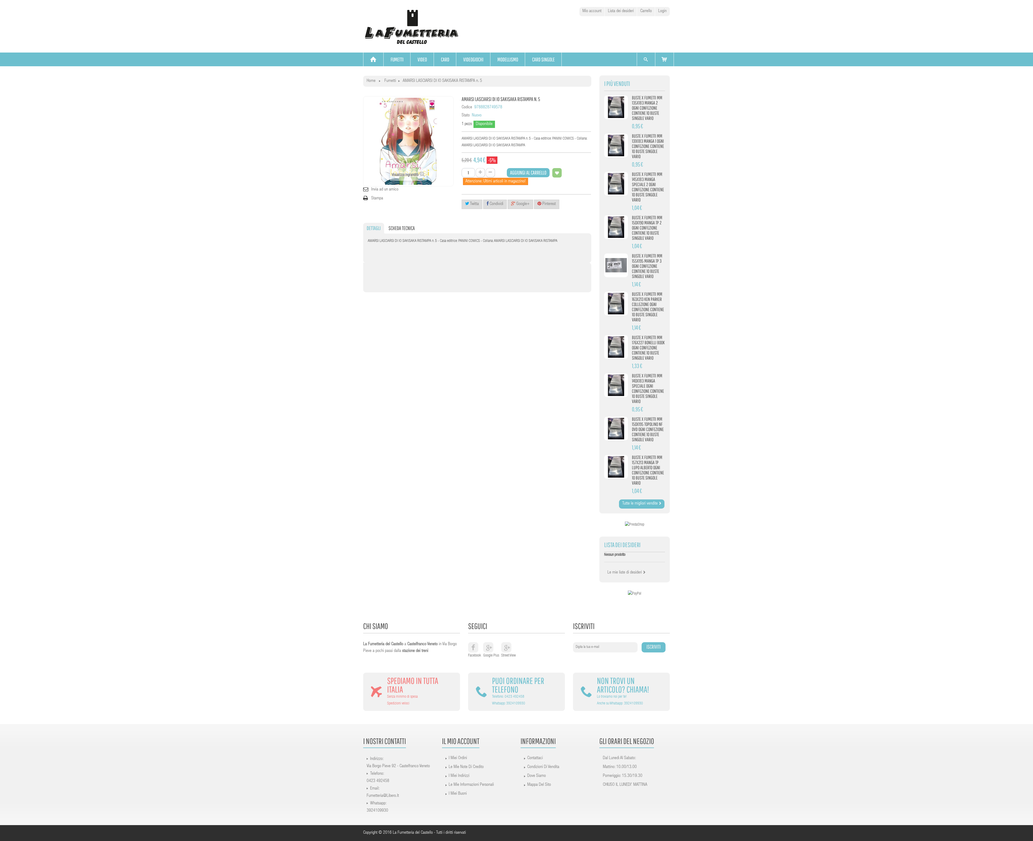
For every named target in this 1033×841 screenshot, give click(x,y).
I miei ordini (458, 758)
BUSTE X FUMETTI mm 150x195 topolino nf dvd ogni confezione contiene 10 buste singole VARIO (648, 429)
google (488, 647)
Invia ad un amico (384, 189)
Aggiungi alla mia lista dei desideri (557, 173)
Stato (466, 115)
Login (662, 11)
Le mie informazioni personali (471, 785)
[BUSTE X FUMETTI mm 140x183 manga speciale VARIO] (616, 385)
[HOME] (373, 59)
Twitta (474, 204)
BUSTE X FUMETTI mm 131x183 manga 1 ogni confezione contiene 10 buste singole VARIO (648, 146)
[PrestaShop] (634, 525)
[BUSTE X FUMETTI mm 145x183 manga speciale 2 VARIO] (616, 184)
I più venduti (617, 83)
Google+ (522, 204)
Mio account (592, 11)
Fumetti (390, 81)
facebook (473, 647)
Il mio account (460, 741)
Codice (467, 107)
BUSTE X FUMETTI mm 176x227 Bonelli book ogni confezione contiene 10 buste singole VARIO (648, 348)
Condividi (496, 204)
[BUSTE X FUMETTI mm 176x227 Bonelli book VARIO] (616, 347)
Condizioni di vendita (543, 767)
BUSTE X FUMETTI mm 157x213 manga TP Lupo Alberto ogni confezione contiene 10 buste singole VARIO (648, 470)
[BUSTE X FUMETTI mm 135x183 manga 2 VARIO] (616, 107)
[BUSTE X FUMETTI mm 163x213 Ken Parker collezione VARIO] (616, 303)
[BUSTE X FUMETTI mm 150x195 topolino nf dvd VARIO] (616, 428)
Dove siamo (536, 776)
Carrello (646, 11)
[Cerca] (645, 59)
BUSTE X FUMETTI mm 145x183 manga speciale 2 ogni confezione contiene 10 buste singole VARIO (648, 187)
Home (371, 81)
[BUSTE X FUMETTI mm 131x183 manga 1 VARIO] (616, 145)
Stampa (377, 198)
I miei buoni (458, 794)
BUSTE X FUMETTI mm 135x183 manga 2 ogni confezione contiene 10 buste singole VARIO (647, 108)
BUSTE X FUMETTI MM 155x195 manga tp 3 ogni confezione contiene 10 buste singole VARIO (647, 266)
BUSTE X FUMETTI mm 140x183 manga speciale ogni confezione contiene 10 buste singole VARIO (648, 388)
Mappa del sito (539, 785)
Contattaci (535, 758)
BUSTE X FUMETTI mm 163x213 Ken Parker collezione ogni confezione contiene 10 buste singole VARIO (648, 306)
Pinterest (548, 204)
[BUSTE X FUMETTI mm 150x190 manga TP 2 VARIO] (616, 227)
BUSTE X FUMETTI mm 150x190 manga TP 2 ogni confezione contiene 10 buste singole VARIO (647, 228)
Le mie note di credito (466, 767)
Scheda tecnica (401, 228)
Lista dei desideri (621, 11)
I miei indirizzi (459, 776)
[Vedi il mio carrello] (664, 59)
